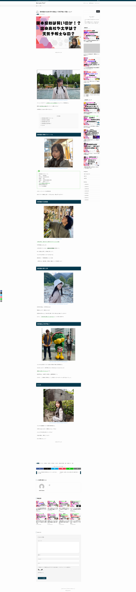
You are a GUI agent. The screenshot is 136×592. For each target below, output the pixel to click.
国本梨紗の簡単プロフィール (47, 118)
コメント (40, 540)
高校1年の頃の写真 (59, 238)
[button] (39, 469)
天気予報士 (52, 463)
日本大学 (56, 463)
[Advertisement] (58, 60)
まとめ (43, 125)
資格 (65, 463)
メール (39, 559)
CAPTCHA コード (41, 572)
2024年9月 (86, 193)
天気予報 (49, 463)
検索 (98, 11)
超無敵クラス (69, 463)
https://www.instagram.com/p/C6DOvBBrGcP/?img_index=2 (58, 168)
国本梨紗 (45, 463)
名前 (39, 554)
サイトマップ (64, 588)
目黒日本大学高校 (61, 463)
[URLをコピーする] (77, 469)
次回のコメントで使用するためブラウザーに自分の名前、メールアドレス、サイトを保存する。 (55, 567)
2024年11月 (87, 188)
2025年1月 (86, 186)
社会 (86, 176)
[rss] (97, 0)
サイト (39, 563)
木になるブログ (40, 3)
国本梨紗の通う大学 (46, 121)
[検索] (99, 0)
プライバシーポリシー (70, 588)
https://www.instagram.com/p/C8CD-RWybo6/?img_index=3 (58, 422)
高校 (72, 463)
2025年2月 (86, 184)
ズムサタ (42, 463)
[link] (49, 485)
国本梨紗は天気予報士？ (46, 123)
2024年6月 (86, 199)
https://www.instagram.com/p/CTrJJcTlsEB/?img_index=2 (58, 361)
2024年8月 (86, 195)
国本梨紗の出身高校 (46, 119)
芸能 (38, 14)
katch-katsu (41, 490)
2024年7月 (86, 197)
